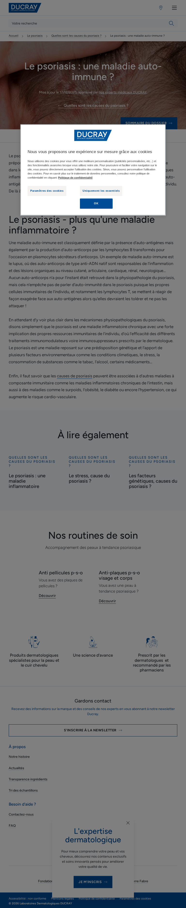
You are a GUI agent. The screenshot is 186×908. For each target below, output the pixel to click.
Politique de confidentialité (75, 177)
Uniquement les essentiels (101, 191)
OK (96, 203)
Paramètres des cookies (47, 191)
